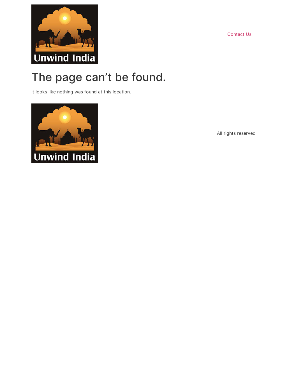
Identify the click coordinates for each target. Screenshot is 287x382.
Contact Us (239, 34)
